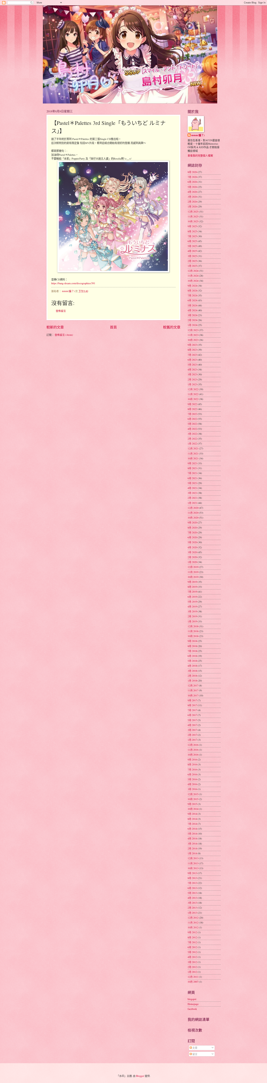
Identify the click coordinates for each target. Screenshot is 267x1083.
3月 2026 (192, 196)
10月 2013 (193, 868)
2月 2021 (192, 497)
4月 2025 (192, 251)
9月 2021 (192, 463)
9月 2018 (192, 641)
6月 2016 (192, 774)
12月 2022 (193, 389)
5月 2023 (192, 364)
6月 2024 (192, 300)
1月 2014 (192, 853)
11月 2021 (193, 453)
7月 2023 (192, 354)
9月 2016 (192, 759)
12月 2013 (193, 858)
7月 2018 (192, 651)
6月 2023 (192, 359)
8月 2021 (192, 468)
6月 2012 (192, 947)
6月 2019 (192, 596)
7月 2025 (192, 236)
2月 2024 (192, 320)
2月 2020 (192, 557)
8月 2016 (192, 764)
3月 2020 (192, 552)
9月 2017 (192, 700)
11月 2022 (193, 394)
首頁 (113, 327)
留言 (194, 1054)
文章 (194, 1047)
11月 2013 (193, 863)
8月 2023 (192, 349)
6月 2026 (192, 181)
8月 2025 (192, 231)
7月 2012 (192, 942)
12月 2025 (193, 211)
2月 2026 (192, 201)
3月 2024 (192, 315)
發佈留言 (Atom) (64, 334)
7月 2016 (192, 769)
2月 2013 (192, 907)
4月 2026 (192, 191)
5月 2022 (192, 423)
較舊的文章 (171, 327)
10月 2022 (193, 399)
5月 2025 (192, 246)
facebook (192, 1009)
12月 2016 (193, 745)
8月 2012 (192, 937)
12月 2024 (193, 270)
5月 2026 (192, 187)
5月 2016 (192, 779)
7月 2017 (192, 710)
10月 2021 (193, 458)
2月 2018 (192, 675)
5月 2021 (192, 483)
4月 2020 (192, 547)
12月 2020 (193, 507)
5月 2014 (192, 833)
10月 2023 (193, 340)
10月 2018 (193, 636)
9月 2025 (192, 226)
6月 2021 (192, 478)
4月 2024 (192, 310)
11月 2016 (193, 749)
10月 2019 (193, 577)
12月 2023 (193, 330)
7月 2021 (192, 473)
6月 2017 (192, 715)
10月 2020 (193, 517)
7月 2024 (192, 295)
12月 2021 (193, 448)
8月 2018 (192, 646)
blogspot (192, 999)
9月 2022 (192, 404)
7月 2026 (192, 177)
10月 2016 (193, 754)
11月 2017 (193, 690)
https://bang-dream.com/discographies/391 (73, 283)
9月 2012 (192, 932)
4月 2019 (192, 606)
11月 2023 (193, 335)
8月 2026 (192, 172)
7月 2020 (192, 532)
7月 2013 (192, 883)
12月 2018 (193, 626)
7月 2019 (192, 591)
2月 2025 (192, 261)
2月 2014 (192, 848)
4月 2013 (192, 898)
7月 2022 (192, 414)
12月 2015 (193, 794)
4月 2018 (192, 665)
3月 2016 (192, 789)
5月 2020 (192, 542)
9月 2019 (192, 582)
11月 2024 (193, 275)
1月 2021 (192, 503)
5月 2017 (192, 720)
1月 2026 (192, 206)
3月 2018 (192, 670)
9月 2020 (192, 522)
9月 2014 (192, 813)
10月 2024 (193, 280)
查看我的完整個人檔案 (200, 155)
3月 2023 (192, 374)
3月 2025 (192, 256)
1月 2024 (192, 325)
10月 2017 (193, 695)
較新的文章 (55, 327)
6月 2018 (192, 656)
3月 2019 (192, 611)
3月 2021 (192, 493)
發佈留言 (61, 311)
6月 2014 (192, 828)
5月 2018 (192, 660)
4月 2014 (192, 838)
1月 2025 (192, 266)
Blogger (140, 1076)
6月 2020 (192, 537)
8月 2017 (192, 705)
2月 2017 (192, 735)
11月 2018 (193, 631)
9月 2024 (192, 285)
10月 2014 (193, 809)
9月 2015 (192, 804)
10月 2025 (193, 221)
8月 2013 (192, 878)
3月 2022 (192, 433)
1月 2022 (192, 443)
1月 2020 (192, 562)
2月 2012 (192, 967)
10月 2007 (193, 981)
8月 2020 (192, 527)
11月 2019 (193, 572)
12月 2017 (193, 685)
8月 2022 (192, 409)
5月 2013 (192, 893)
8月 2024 (192, 290)
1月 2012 (192, 972)
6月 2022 (192, 419)
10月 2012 (193, 927)
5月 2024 (192, 305)
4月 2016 (192, 784)
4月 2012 (192, 957)
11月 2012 (193, 922)
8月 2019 (192, 586)
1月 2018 (192, 680)
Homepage (193, 1004)
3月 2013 (192, 902)
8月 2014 (192, 819)
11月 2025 (193, 216)
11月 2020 (193, 512)
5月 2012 (192, 952)
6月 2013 (192, 888)
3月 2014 (192, 843)
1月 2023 (192, 384)
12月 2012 (193, 917)
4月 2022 (192, 429)
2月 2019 (192, 616)
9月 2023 (192, 344)
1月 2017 (192, 739)
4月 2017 (192, 725)
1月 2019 (192, 621)
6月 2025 (192, 241)
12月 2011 (193, 976)
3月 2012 (192, 962)
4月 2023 (192, 369)
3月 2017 (192, 730)
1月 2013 (192, 912)
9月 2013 (192, 873)
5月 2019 (192, 601)
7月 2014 (192, 823)
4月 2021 (192, 488)
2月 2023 (192, 379)
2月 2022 (192, 438)
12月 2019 (193, 567)
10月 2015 (193, 799)
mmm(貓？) (198, 135)
